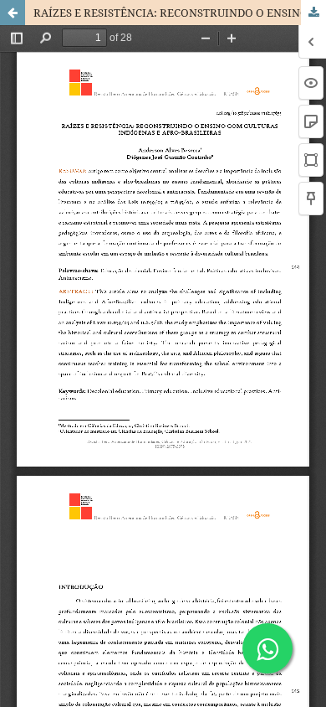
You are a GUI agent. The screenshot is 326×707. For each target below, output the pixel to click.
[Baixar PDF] (313, 12)
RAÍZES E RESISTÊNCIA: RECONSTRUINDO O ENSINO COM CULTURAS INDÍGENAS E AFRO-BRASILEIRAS (179, 12)
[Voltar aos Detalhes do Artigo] (12, 12)
